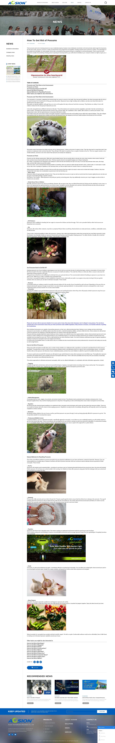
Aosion (100, 730)
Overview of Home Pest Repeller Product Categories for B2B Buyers (19, 79)
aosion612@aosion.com (91, 724)
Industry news (10, 55)
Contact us (88, 2)
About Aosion (55, 2)
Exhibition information (12, 48)
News (72, 2)
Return (36, 667)
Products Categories (42, 2)
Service (79, 2)
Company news (10, 52)
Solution (64, 2)
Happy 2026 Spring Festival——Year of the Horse (16, 76)
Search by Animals (48, 731)
